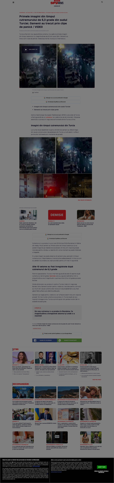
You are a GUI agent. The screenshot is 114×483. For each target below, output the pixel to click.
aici (47, 474)
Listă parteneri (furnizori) (56, 472)
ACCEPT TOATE (101, 467)
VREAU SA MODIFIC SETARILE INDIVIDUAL (101, 471)
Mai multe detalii (36, 466)
